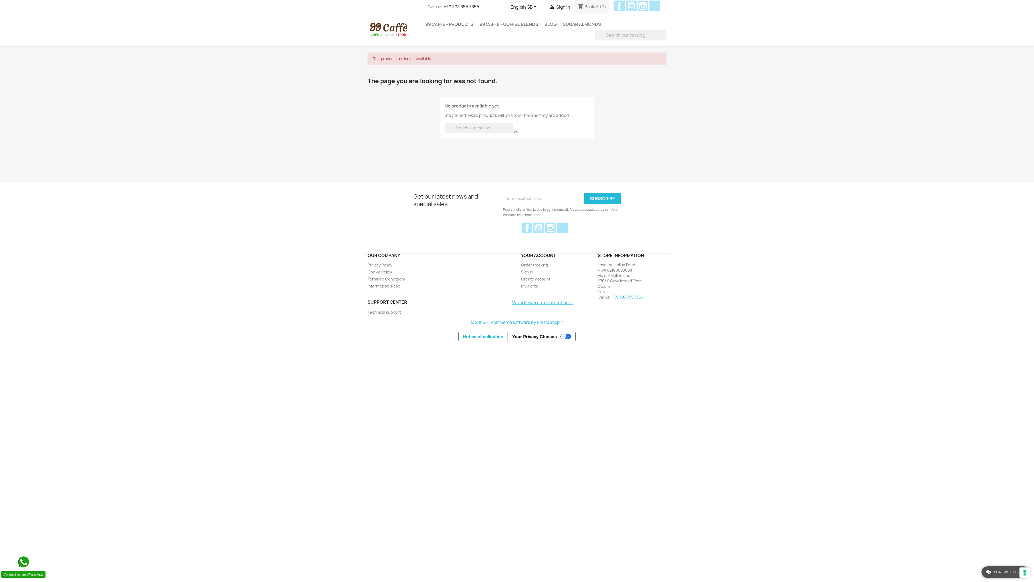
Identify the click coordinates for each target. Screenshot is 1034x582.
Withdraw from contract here (542, 303)
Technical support (384, 312)
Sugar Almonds (582, 24)
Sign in (527, 272)
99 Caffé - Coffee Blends (509, 24)
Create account (535, 279)
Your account (538, 255)
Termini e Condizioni (386, 279)
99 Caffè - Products (449, 24)
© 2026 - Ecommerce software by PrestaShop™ (517, 322)
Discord (654, 6)
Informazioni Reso (384, 286)
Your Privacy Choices (534, 336)
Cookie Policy (380, 272)
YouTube (631, 6)
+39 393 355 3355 (461, 7)
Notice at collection (483, 336)
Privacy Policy (380, 265)
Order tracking (534, 265)
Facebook (619, 6)
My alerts (529, 286)
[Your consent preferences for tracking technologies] (1024, 572)
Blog (550, 24)
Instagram (643, 6)
